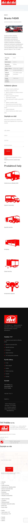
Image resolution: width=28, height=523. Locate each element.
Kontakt (7, 376)
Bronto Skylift (9, 365)
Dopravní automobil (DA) (11, 344)
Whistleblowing (10, 410)
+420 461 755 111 (4, 437)
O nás (7, 363)
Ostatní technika (9, 352)
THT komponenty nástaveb (12, 355)
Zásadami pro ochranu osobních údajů (12, 159)
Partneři (7, 373)
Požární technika (9, 371)
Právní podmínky (12, 409)
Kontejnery (8, 350)
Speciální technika (10, 347)
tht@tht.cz (2, 439)
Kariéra (7, 368)
